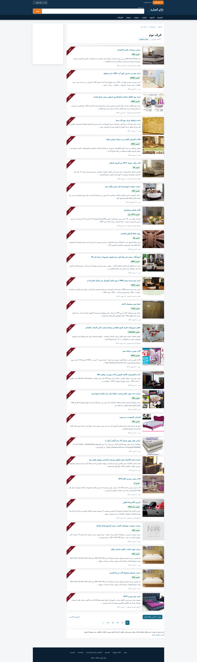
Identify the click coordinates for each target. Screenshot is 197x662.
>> (103, 623)
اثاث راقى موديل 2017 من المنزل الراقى (124, 163)
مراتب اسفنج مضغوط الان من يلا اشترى (124, 572)
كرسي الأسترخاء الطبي (131, 502)
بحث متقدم (140, 7)
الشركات (120, 17)
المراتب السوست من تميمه (129, 417)
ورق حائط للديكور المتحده (130, 233)
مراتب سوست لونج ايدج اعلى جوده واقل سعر (122, 186)
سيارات (136, 17)
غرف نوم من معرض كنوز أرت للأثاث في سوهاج (122, 73)
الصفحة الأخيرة (74, 617)
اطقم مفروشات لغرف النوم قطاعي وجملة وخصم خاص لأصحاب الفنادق (113, 327)
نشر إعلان (157, 2)
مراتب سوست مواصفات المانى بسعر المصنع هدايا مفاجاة (118, 525)
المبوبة (152, 17)
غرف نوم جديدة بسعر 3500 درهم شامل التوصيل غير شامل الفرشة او (113, 280)
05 (108, 623)
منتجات (128, 17)
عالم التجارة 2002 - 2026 (98, 658)
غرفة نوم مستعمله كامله (131, 304)
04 (113, 623)
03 (118, 623)
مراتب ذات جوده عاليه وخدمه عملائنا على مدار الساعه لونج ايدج (116, 393)
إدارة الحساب (147, 2)
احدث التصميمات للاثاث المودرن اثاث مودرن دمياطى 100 (118, 374)
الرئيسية (160, 17)
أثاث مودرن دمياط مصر (131, 351)
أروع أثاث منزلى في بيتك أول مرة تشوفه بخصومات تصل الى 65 (115, 257)
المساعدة (80, 652)
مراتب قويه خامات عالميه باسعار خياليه (125, 549)
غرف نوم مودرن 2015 (131, 596)
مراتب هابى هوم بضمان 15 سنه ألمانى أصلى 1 (122, 440)
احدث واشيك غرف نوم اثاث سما (128, 120)
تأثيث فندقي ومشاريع (132, 210)
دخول (125, 652)
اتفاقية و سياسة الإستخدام (94, 652)
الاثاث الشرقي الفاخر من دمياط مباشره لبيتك (123, 139)
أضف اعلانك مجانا (158, 635)
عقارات (144, 17)
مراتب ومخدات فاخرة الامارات (128, 50)
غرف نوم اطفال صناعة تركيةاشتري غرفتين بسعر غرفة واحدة (117, 97)
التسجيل (107, 652)
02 (123, 623)
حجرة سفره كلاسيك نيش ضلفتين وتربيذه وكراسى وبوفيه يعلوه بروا (114, 459)
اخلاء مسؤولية (117, 652)
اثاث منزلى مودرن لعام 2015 (129, 478)
